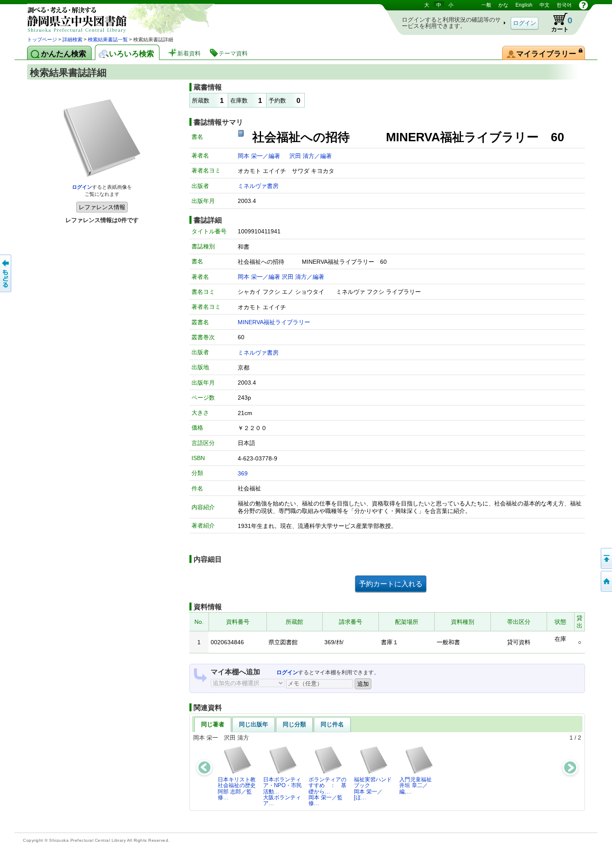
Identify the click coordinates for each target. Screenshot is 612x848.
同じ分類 (294, 724)
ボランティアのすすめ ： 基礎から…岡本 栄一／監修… (327, 791)
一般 (486, 5)
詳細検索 (72, 40)
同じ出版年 (253, 724)
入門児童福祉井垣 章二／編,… (415, 785)
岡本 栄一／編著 (260, 156)
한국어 (564, 5)
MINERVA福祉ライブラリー (274, 322)
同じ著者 (212, 724)
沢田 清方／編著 (310, 156)
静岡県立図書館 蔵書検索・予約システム (114, 17)
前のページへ (6, 273)
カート (557, 23)
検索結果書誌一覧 (108, 40)
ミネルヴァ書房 (258, 186)
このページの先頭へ (606, 558)
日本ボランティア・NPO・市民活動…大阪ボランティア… (282, 791)
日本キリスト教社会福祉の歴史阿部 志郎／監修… (237, 788)
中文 (545, 5)
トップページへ (606, 581)
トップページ (42, 40)
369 (243, 473)
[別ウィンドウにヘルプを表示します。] (583, 5)
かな (503, 5)
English (523, 5)
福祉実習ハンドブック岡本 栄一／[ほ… (373, 788)
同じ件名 (332, 724)
